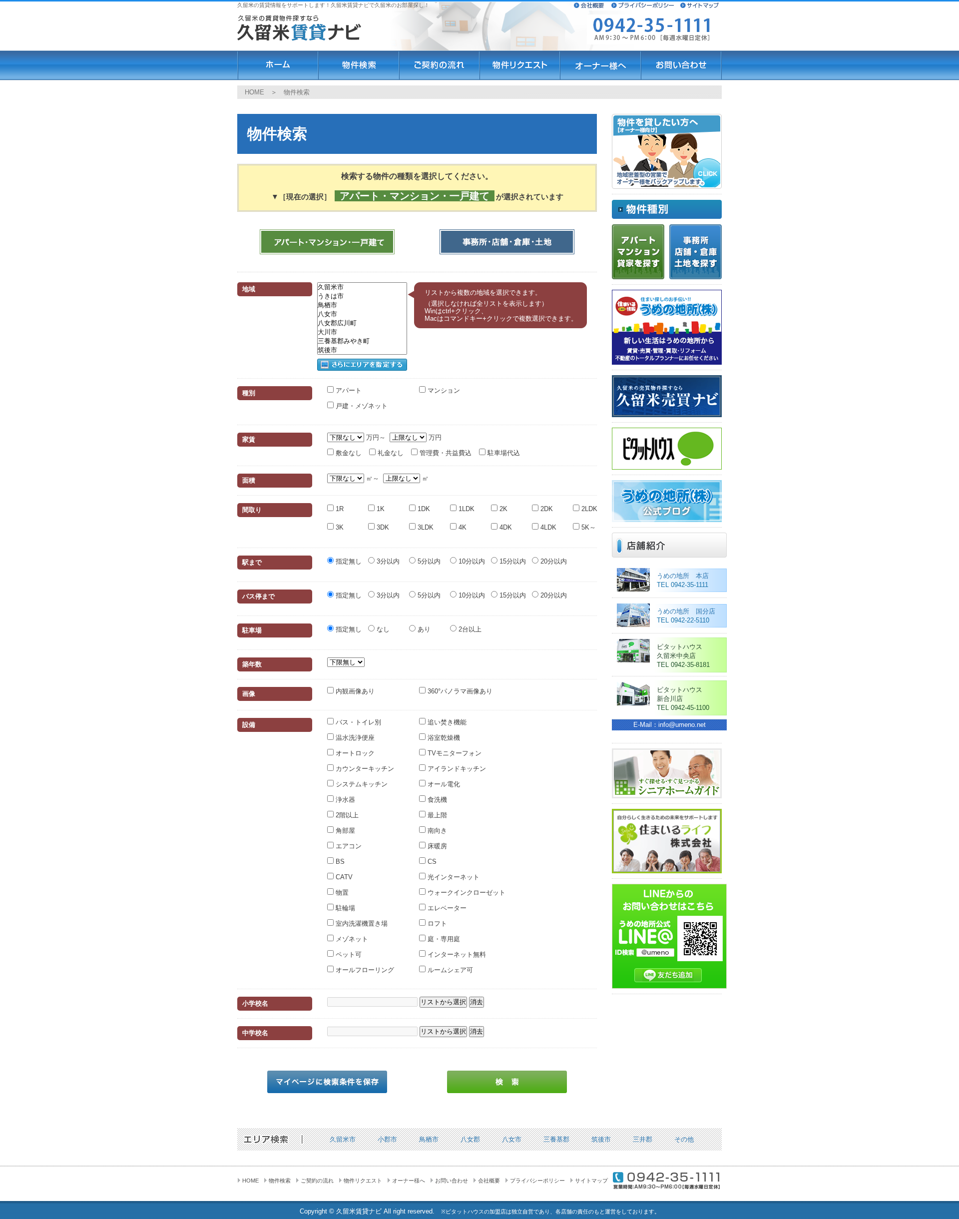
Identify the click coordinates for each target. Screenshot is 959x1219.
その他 (684, 1139)
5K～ (587, 527)
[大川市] (362, 332)
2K (502, 509)
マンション (443, 390)
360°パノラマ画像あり (459, 691)
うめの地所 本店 (683, 576)
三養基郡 (556, 1139)
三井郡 (642, 1139)
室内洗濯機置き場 (361, 923)
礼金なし (390, 453)
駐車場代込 (502, 453)
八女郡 (470, 1139)
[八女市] (362, 314)
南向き (436, 830)
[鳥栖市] (362, 305)
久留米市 (343, 1139)
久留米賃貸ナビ (359, 1211)
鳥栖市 (429, 1139)
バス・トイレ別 (357, 722)
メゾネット (351, 939)
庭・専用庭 (443, 939)
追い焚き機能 (446, 722)
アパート (348, 390)
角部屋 (344, 830)
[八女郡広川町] (362, 323)
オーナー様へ (408, 1181)
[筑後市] (362, 350)
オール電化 (443, 784)
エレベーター (446, 908)
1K (380, 509)
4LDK (547, 527)
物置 (341, 892)
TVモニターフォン (453, 753)
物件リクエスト (363, 1181)
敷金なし (348, 453)
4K (462, 527)
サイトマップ (591, 1181)
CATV (343, 877)
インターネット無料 (456, 954)
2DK (545, 509)
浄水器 (344, 799)
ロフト (436, 923)
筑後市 (601, 1139)
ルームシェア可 (449, 970)
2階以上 (346, 815)
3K (339, 527)
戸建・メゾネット (361, 406)
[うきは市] (362, 296)
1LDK (466, 509)
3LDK (425, 527)
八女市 (511, 1139)
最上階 (436, 815)
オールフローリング (364, 970)
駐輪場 (344, 908)
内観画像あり (354, 691)
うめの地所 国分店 (686, 611)
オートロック (354, 753)
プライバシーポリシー (537, 1181)
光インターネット (453, 877)
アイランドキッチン (456, 768)
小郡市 (387, 1139)
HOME (254, 92)
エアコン (348, 846)
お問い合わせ (451, 1181)
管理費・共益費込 (445, 453)
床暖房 (436, 846)
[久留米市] (362, 287)
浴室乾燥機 (443, 737)
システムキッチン (361, 784)
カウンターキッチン (364, 768)
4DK (504, 527)
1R (339, 509)
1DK (423, 509)
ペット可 (348, 954)
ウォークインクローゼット (465, 892)
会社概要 (489, 1181)
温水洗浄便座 (354, 737)
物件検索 (280, 1181)
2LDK (588, 509)
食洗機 (436, 799)
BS (339, 861)
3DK (382, 527)
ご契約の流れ (317, 1181)
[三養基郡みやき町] (362, 341)
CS (431, 861)
